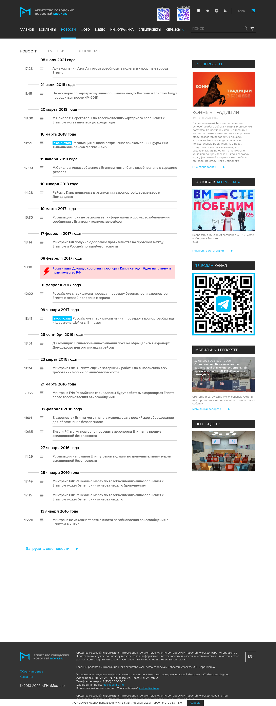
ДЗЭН (199, 11)
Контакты (26, 677)
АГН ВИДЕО (183, 7)
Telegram (216, 11)
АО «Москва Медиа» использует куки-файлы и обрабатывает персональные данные (127, 702)
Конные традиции (216, 112)
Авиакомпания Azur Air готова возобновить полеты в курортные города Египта (111, 70)
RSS (225, 11)
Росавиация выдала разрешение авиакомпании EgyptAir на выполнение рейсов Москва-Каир (110, 145)
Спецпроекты (150, 29)
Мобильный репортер (216, 350)
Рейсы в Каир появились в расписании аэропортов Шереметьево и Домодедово (106, 194)
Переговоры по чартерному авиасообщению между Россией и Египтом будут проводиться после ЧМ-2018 (115, 95)
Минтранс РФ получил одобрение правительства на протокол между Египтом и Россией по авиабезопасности (108, 244)
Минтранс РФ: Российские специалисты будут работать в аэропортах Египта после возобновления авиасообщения (114, 395)
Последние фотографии (208, 250)
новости (68, 29)
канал (211, 265)
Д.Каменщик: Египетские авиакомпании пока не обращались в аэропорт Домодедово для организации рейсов (111, 345)
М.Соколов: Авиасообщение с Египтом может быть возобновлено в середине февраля (115, 170)
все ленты (47, 29)
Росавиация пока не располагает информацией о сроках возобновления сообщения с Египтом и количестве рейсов (111, 219)
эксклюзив (88, 51)
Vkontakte (207, 11)
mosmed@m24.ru (113, 684)
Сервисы (173, 29)
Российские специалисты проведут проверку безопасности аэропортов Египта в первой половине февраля (110, 295)
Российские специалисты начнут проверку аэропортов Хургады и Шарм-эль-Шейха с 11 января (114, 320)
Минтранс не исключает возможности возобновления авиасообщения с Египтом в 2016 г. (110, 522)
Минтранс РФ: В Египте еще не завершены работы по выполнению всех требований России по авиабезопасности (110, 370)
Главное (27, 29)
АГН (163, 7)
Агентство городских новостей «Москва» (54, 11)
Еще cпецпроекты (204, 167)
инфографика (122, 29)
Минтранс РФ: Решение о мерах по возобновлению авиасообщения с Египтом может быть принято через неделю (108, 497)
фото (85, 29)
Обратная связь (31, 671)
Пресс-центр (207, 424)
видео (100, 29)
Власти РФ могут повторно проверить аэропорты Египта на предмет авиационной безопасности (108, 433)
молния (57, 51)
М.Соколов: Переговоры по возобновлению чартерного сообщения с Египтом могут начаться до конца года (109, 120)
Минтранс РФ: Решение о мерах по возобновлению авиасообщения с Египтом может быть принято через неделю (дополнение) (108, 483)
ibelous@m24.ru (149, 688)
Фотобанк (217, 182)
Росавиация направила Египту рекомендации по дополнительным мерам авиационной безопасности (112, 458)
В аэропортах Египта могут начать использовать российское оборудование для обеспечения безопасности (113, 420)
